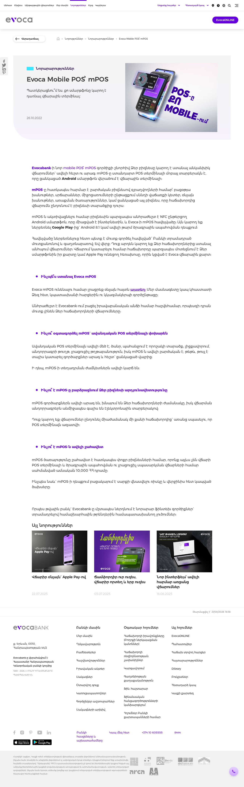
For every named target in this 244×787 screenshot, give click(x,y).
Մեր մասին (62, 5)
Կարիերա (100, 5)
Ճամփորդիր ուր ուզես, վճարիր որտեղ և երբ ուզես (119, 579)
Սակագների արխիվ (90, 709)
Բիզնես (18, 5)
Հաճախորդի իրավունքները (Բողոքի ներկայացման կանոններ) (144, 640)
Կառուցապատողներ (91, 693)
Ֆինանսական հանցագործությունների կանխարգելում (141, 701)
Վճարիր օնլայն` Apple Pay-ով (59, 577)
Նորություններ (78, 5)
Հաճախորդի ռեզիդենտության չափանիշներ (136, 656)
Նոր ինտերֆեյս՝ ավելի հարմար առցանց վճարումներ (178, 582)
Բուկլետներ (180, 677)
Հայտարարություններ (187, 660)
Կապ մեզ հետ (119, 732)
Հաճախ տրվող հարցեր (188, 652)
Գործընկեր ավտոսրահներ (95, 701)
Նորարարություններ (101, 38)
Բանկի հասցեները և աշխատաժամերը (90, 736)
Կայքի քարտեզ (183, 693)
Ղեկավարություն (88, 644)
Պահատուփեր (182, 644)
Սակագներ (84, 677)
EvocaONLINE (225, 20)
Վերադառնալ (30, 38)
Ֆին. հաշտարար (136, 688)
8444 (177, 732)
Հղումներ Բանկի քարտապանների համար (142, 715)
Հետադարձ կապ (184, 685)
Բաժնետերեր (86, 652)
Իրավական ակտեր (90, 668)
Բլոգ (90, 5)
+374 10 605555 (152, 732)
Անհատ (8, 5)
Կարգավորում (134, 668)
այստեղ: (138, 289)
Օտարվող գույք (87, 685)
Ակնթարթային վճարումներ (39, 5)
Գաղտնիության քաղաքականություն (138, 678)
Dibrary (176, 668)
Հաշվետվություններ (90, 660)
